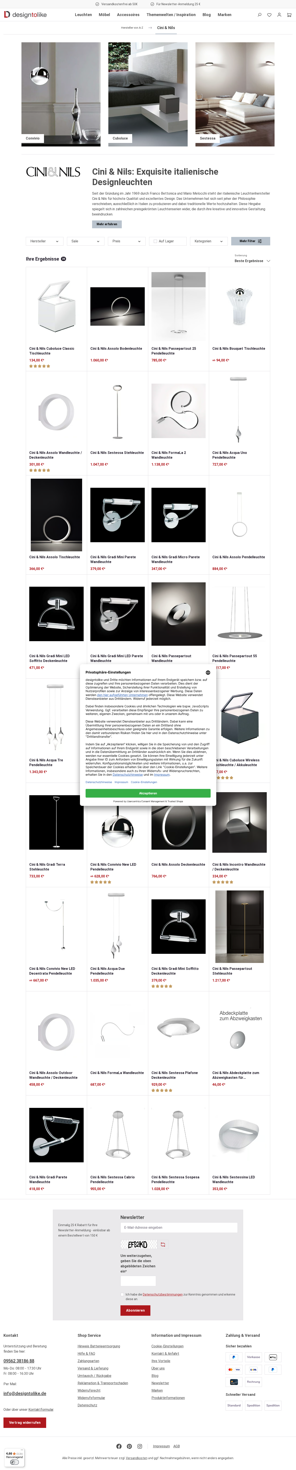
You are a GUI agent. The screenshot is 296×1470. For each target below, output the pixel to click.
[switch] (14, 1462)
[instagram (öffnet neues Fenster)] (139, 1446)
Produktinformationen (168, 1398)
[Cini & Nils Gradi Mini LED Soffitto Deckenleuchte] (56, 614)
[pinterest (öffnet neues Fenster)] (129, 1446)
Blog (154, 1376)
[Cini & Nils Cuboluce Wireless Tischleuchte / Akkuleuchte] (239, 718)
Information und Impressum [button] (176, 1335)
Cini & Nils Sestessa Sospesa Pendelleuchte (175, 1179)
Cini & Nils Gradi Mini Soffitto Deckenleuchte (175, 971)
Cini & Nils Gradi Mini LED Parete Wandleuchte (116, 658)
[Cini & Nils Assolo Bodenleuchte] (117, 306)
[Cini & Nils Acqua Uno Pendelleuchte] (239, 410)
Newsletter (160, 1383)
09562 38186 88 (18, 1360)
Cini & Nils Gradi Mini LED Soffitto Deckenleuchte (49, 658)
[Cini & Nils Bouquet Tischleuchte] (239, 306)
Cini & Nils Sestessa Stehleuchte (117, 453)
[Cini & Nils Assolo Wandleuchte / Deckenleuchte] (56, 410)
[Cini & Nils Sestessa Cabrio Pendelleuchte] (117, 1135)
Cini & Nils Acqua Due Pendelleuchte (107, 971)
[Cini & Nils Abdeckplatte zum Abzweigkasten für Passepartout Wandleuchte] (239, 1031)
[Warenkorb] (289, 15)
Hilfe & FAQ (86, 1354)
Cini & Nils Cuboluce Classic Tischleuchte (51, 351)
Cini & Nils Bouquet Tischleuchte (238, 349)
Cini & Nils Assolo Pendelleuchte (238, 557)
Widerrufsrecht (89, 1390)
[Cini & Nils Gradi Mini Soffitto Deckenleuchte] (178, 926)
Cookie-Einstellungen (167, 1346)
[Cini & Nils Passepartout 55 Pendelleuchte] (239, 614)
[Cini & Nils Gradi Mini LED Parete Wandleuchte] (117, 614)
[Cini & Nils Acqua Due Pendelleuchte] (117, 926)
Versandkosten (136, 1458)
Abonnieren (135, 1310)
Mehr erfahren (107, 224)
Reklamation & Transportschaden (103, 1383)
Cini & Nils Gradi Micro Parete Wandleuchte (175, 559)
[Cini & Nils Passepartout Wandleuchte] (178, 614)
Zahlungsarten (88, 1361)
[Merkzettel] (269, 15)
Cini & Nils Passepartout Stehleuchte (232, 971)
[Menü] (21, 1451)
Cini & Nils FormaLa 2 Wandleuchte (168, 455)
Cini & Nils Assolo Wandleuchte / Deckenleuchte (55, 455)
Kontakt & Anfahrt (165, 1354)
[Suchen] (259, 15)
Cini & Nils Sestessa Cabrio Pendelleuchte (112, 1179)
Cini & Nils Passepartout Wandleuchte (171, 658)
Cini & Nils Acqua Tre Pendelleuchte (46, 762)
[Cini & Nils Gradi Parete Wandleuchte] (56, 1135)
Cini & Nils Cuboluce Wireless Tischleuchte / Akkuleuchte (236, 762)
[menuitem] (111, 1347)
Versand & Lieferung (93, 1368)
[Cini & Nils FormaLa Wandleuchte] (117, 1031)
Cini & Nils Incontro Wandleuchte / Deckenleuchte (238, 866)
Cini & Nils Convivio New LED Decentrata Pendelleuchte (52, 971)
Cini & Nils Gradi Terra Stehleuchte (47, 866)
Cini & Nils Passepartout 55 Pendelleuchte (234, 658)
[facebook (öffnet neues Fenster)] (119, 1446)
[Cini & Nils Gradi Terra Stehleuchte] (56, 822)
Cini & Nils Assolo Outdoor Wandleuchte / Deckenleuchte (53, 1075)
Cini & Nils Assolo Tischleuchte (54, 557)
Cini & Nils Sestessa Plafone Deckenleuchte (174, 1075)
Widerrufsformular (91, 1398)
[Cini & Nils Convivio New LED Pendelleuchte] (117, 822)
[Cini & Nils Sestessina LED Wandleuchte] (239, 1135)
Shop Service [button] (89, 1335)
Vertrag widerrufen (25, 1423)
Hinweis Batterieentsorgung (99, 1346)
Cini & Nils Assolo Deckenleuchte (178, 864)
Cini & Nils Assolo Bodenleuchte (116, 349)
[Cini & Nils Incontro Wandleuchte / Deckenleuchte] (239, 822)
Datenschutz (87, 1405)
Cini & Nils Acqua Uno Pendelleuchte (229, 455)
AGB (176, 1446)
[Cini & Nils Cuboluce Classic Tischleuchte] (56, 306)
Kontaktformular (40, 1410)
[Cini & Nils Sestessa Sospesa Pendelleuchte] (178, 1135)
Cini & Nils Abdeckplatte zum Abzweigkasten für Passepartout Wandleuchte (235, 1075)
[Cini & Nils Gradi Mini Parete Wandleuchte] (117, 515)
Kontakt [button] (10, 1335)
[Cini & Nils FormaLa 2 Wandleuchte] (178, 410)
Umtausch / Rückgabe (94, 1376)
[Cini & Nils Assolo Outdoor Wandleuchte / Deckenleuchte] (56, 1031)
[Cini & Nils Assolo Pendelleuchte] (239, 515)
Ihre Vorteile (160, 1361)
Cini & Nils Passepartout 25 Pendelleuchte (173, 351)
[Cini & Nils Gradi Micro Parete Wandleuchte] (178, 515)
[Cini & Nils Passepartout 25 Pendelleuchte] (178, 306)
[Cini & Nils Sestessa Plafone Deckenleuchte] (178, 1031)
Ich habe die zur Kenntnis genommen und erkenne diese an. (180, 1297)
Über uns (158, 1368)
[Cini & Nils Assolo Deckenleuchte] (178, 822)
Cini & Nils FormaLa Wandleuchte (117, 1073)
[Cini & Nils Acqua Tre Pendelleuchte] (56, 718)
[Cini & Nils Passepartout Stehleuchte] (239, 926)
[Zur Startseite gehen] (25, 14)
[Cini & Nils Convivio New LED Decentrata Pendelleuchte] (56, 926)
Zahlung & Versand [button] (243, 1335)
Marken (157, 1390)
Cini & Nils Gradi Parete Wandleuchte (48, 1179)
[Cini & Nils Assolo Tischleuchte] (56, 515)
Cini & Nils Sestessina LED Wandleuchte (233, 1179)
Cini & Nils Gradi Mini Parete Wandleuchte (113, 559)
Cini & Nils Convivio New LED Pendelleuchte (113, 866)
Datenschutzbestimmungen (163, 1294)
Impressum (161, 1446)
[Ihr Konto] (279, 15)
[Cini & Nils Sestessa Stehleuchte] (117, 410)
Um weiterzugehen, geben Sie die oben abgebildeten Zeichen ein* (137, 1263)
